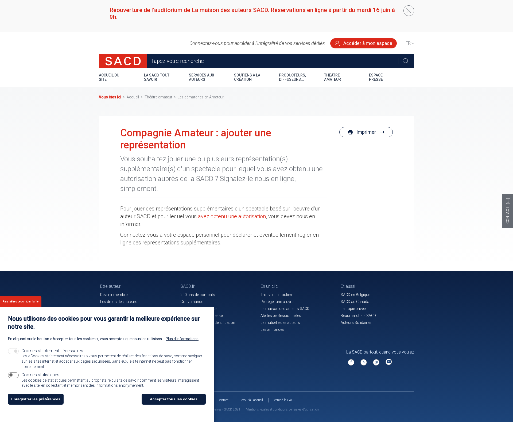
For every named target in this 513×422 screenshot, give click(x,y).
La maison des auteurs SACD (285, 308)
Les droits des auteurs (118, 302)
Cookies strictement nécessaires (52, 350)
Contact (222, 400)
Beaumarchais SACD (358, 315)
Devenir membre (113, 295)
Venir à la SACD (285, 400)
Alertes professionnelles (281, 315)
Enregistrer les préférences (35, 399)
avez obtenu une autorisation (232, 216)
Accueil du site (109, 77)
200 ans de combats (197, 295)
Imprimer (366, 132)
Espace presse (376, 77)
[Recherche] (405, 61)
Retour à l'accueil (251, 400)
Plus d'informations (182, 339)
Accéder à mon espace (367, 43)
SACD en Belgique (355, 295)
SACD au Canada (355, 302)
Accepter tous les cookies (173, 399)
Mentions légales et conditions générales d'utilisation (282, 409)
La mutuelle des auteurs (280, 322)
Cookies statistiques (40, 374)
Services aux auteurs (201, 77)
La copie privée (353, 308)
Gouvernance (191, 302)
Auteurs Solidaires (356, 322)
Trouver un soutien (276, 295)
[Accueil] (123, 61)
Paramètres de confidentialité (20, 301)
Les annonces (272, 329)
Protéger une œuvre (277, 302)
